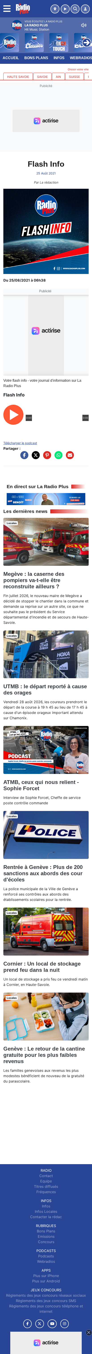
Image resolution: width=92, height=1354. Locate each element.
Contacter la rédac (46, 1217)
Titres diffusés (46, 1186)
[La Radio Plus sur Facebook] (27, 1323)
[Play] (6, 39)
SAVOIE (42, 77)
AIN (58, 77)
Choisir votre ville (78, 69)
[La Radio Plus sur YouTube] (52, 1323)
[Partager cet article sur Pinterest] (46, 457)
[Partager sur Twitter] (34, 457)
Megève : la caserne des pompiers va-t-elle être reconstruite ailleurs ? (33, 580)
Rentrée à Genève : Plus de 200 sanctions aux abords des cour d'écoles (43, 873)
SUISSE (74, 77)
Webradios (46, 1261)
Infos (59, 58)
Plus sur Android (46, 1281)
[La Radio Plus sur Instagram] (64, 1323)
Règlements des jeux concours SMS (46, 1300)
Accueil (11, 58)
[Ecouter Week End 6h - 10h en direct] (46, 498)
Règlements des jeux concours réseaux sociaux (46, 1295)
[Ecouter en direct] (65, 8)
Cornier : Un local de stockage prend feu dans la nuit (42, 967)
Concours (46, 1242)
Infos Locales (46, 1211)
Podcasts (46, 1256)
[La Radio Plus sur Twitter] (39, 1323)
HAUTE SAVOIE (18, 77)
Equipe (46, 1181)
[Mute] (83, 25)
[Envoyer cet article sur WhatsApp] (57, 457)
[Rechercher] (75, 8)
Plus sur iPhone (46, 1275)
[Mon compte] (85, 8)
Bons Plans (36, 58)
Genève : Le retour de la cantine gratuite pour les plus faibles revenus (44, 1055)
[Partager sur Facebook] (23, 457)
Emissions (46, 1236)
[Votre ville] (54, 8)
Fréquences (46, 1192)
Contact (46, 1176)
